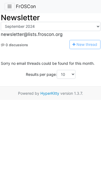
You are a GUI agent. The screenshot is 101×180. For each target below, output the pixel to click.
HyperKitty (49, 93)
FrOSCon (26, 6)
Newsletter (20, 17)
